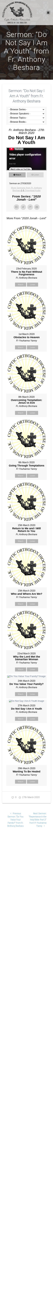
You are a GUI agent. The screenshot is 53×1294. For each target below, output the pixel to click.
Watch (18, 175)
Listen (36, 175)
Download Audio (32, 190)
